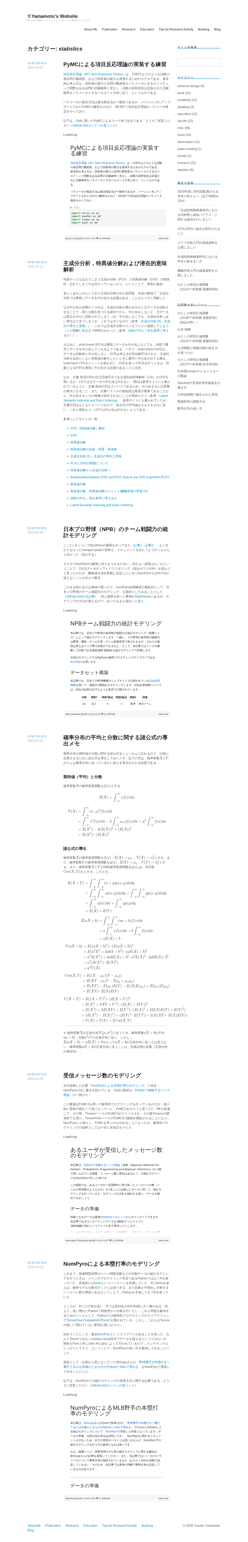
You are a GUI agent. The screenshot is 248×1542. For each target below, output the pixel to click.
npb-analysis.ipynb (76, 714)
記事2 (149, 545)
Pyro (104, 1320)
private (182, 155)
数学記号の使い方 (189, 408)
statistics (37, 63)
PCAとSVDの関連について (89, 463)
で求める (132, 1366)
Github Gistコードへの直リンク (94, 125)
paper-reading (187, 148)
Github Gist (99, 1385)
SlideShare (143, 596)
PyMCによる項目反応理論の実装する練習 (114, 64)
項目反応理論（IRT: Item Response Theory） (94, 74)
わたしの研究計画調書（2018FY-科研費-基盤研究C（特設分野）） (197, 317)
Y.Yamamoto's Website (53, 16)
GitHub (106, 238)
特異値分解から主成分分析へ (90, 470)
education (184, 114)
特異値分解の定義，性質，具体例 (93, 449)
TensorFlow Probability (82, 1320)
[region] (117, 183)
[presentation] (161, 758)
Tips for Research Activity (176, 29)
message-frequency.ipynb (80, 1240)
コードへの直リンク (120, 1385)
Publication (109, 29)
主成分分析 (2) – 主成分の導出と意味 (95, 456)
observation (185, 142)
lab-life (182, 121)
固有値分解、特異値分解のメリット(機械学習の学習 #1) (109, 491)
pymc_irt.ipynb (74, 238)
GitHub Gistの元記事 (80, 596)
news (181, 135)
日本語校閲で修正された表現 (197, 394)
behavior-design (188, 86)
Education (147, 29)
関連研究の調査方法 (191, 401)
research (183, 162)
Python (111, 1366)
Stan (123, 1366)
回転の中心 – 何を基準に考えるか (93, 498)
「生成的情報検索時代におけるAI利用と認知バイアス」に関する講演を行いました (197, 214)
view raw (163, 238)
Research (128, 29)
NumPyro (103, 1334)
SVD (73, 435)
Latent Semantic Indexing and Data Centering (101, 505)
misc (180, 128)
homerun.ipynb (74, 1498)
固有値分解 (78, 484)
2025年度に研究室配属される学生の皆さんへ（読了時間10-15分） (198, 196)
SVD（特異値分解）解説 (87, 428)
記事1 (138, 545)
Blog (217, 29)
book (180, 93)
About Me (90, 29)
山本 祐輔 (184, 329)
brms (97, 1283)
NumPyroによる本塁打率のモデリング (118, 1085)
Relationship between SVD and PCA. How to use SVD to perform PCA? (119, 477)
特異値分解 (78, 442)
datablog (183, 107)
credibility (184, 100)
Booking (203, 29)
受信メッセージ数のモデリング (102, 1075)
